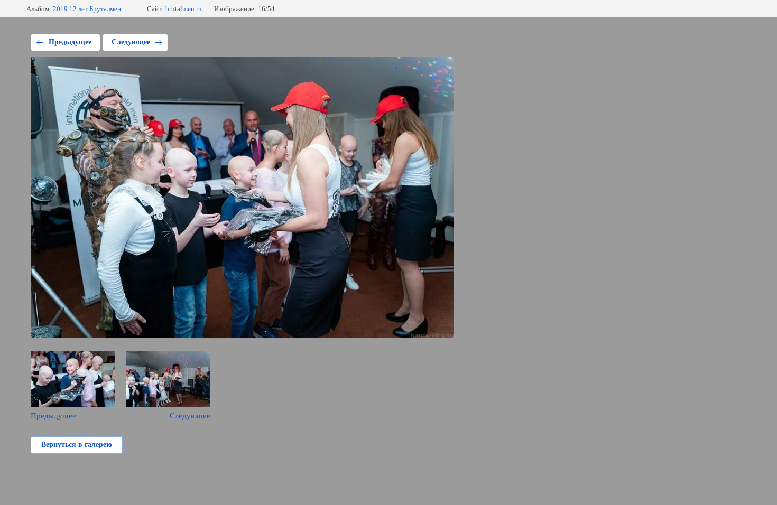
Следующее (131, 42)
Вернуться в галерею (76, 444)
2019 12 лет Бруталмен (87, 9)
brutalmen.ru (183, 9)
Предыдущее (70, 42)
